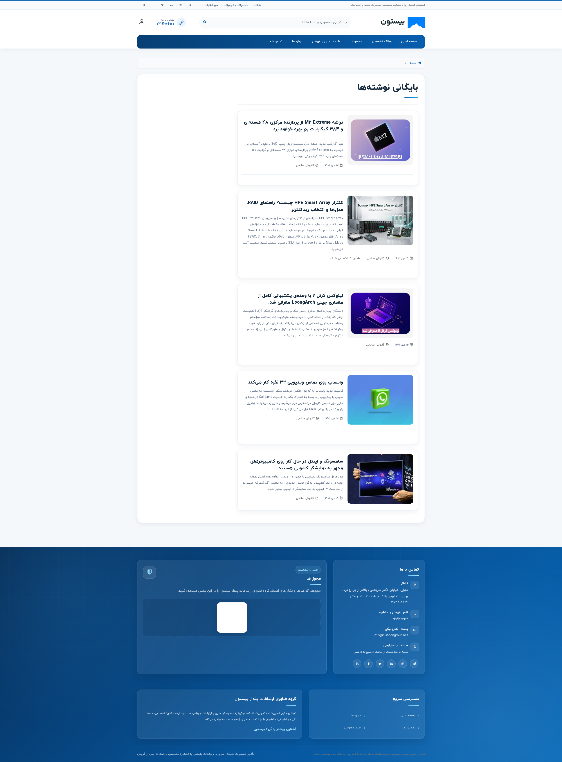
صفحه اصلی (409, 42)
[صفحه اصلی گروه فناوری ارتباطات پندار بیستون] (403, 22)
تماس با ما (275, 42)
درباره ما (297, 42)
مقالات (257, 5)
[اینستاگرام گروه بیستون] (180, 5)
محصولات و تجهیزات (236, 5)
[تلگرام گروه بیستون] (190, 5)
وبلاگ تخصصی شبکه (343, 258)
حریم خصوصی (352, 728)
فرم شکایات (211, 5)
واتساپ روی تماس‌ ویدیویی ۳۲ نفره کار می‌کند (295, 382)
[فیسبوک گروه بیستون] (153, 5)
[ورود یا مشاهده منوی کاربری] (141, 21)
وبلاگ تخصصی (381, 42)
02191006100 (400, 619)
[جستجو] (205, 22)
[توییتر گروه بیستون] (162, 5)
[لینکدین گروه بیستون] (171, 5)
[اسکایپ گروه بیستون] (143, 5)
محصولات (355, 42)
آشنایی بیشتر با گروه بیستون (275, 729)
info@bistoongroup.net (391, 635)
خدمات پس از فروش (326, 42)
